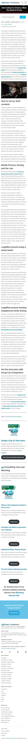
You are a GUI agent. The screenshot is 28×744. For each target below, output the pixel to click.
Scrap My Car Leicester (6, 676)
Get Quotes (14, 612)
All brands (3, 695)
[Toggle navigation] (26, 2)
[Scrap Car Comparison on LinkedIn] (26, 652)
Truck (2, 691)
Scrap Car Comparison (12, 738)
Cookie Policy (4, 733)
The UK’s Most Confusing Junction (14, 569)
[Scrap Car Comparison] (10, 2)
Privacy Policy (4, 728)
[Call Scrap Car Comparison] (22, 2)
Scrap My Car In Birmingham (7, 668)
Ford (2, 697)
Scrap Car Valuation (5, 709)
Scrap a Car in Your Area (13, 440)
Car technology (8, 416)
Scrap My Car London (6, 666)
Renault (2, 699)
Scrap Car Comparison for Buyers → (9, 648)
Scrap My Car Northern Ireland (7, 662)
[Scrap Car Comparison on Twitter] (10, 652)
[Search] (23, 17)
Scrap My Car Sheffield (6, 674)
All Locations (4, 657)
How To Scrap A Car (5, 707)
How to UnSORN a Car (6, 718)
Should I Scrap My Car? (6, 714)
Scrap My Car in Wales (6, 664)
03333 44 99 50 (15, 633)
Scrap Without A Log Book (6, 712)
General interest (17, 416)
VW (2, 701)
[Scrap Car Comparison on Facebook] (2, 652)
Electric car (3, 693)
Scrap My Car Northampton (7, 672)
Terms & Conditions (5, 731)
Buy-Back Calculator (5, 720)
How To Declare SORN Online (7, 716)
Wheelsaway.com (5, 722)
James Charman (8, 24)
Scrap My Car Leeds (5, 670)
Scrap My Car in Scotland (6, 660)
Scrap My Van (4, 689)
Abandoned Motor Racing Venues (13, 549)
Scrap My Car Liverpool (6, 678)
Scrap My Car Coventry (6, 682)
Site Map (3, 735)
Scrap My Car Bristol (5, 680)
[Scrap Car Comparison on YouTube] (18, 652)
